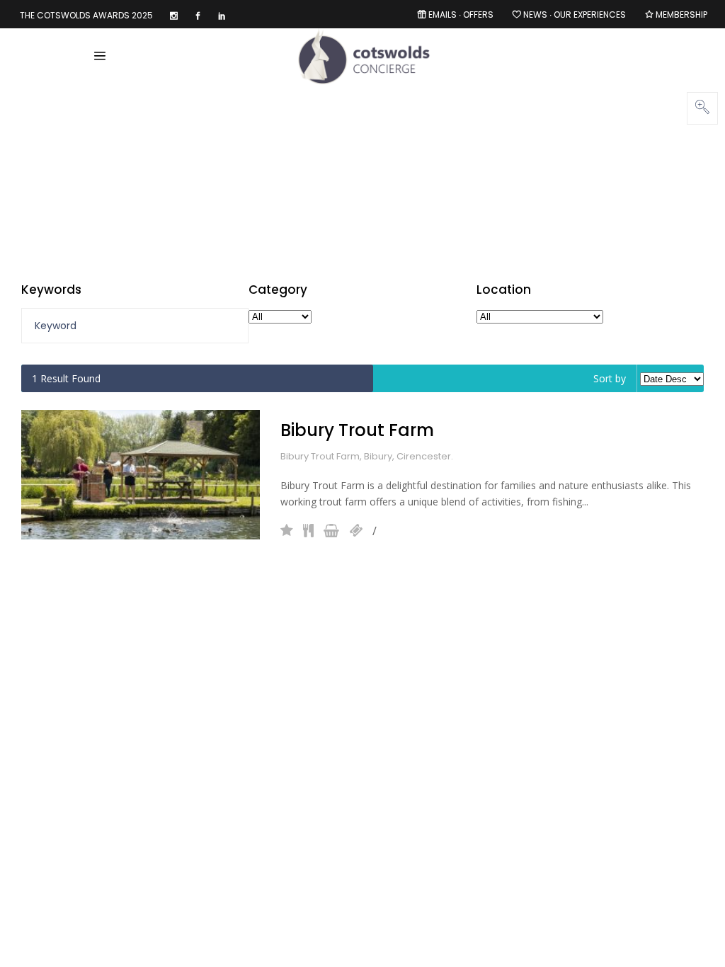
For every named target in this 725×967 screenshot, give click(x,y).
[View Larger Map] (702, 108)
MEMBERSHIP (681, 14)
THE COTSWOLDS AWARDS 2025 (86, 15)
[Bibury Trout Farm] (140, 474)
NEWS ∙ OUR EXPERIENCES (574, 14)
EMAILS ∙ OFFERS (460, 14)
